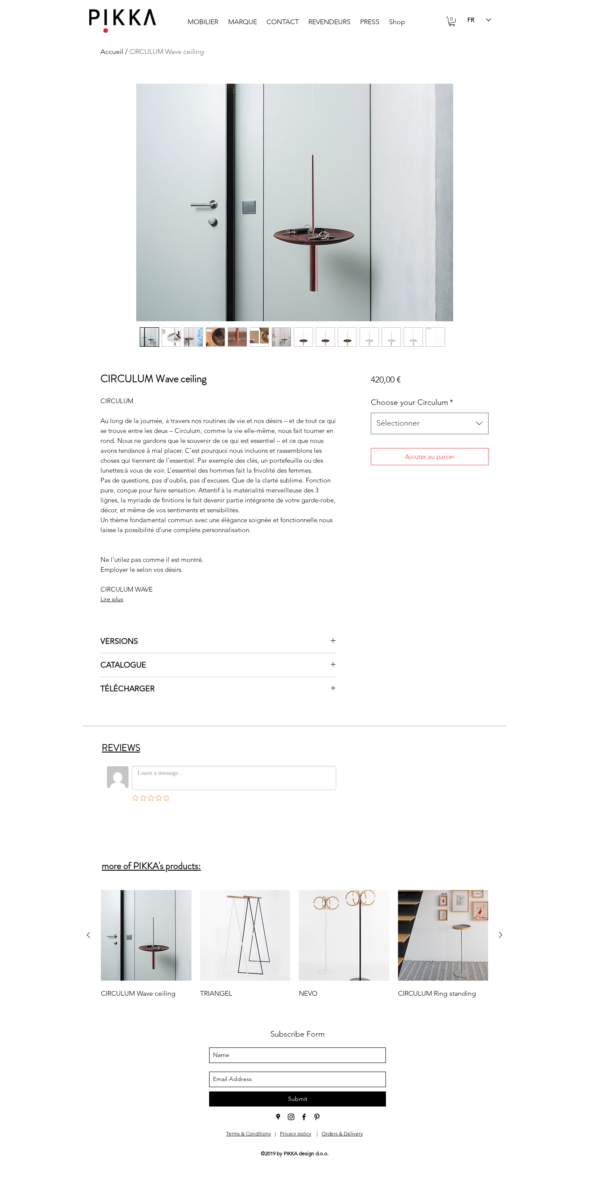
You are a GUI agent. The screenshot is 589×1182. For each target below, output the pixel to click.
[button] (451, 21)
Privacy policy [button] (295, 1133)
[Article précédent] (88, 935)
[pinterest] (317, 1117)
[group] (294, 945)
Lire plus (111, 599)
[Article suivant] (500, 935)
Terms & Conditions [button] (248, 1133)
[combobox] (430, 423)
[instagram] (291, 1117)
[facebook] (304, 1117)
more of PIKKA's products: (151, 865)
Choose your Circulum (412, 402)
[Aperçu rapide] (146, 935)
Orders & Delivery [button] (342, 1133)
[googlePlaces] (278, 1117)
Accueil (111, 51)
